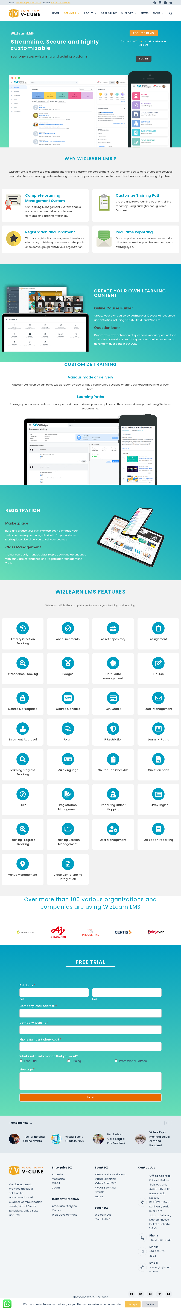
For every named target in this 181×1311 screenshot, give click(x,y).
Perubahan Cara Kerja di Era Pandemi (116, 1139)
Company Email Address (38, 1006)
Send (90, 1097)
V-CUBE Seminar (105, 1187)
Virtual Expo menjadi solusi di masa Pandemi (159, 1138)
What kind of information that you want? (48, 1056)
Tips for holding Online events (34, 1139)
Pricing (76, 1061)
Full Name (27, 985)
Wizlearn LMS (103, 1214)
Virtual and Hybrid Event (110, 1174)
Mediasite (58, 1179)
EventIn (99, 1192)
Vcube (138, 41)
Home (56, 13)
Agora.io (57, 1174)
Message (27, 1069)
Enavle (99, 1196)
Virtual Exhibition (105, 1179)
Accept (133, 1304)
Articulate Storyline (64, 1206)
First (21, 999)
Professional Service (133, 1061)
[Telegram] (170, 2)
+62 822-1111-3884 (60, 2)
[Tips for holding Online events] (14, 1139)
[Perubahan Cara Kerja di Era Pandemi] (98, 1139)
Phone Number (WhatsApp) (40, 1040)
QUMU (56, 1183)
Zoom (56, 1187)
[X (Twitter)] (160, 2)
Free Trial (30, 1061)
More (156, 13)
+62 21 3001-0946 (160, 1240)
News (144, 13)
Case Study (109, 13)
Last (94, 999)
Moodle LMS (102, 1219)
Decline (150, 1304)
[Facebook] (154, 2)
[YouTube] (168, 1294)
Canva (56, 1210)
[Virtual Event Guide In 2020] (56, 1139)
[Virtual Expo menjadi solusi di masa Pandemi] (140, 1139)
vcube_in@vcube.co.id (28, 2)
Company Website (33, 1023)
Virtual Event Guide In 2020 (74, 1139)
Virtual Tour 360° (105, 1183)
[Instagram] (165, 2)
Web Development (64, 1214)
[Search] (170, 13)
